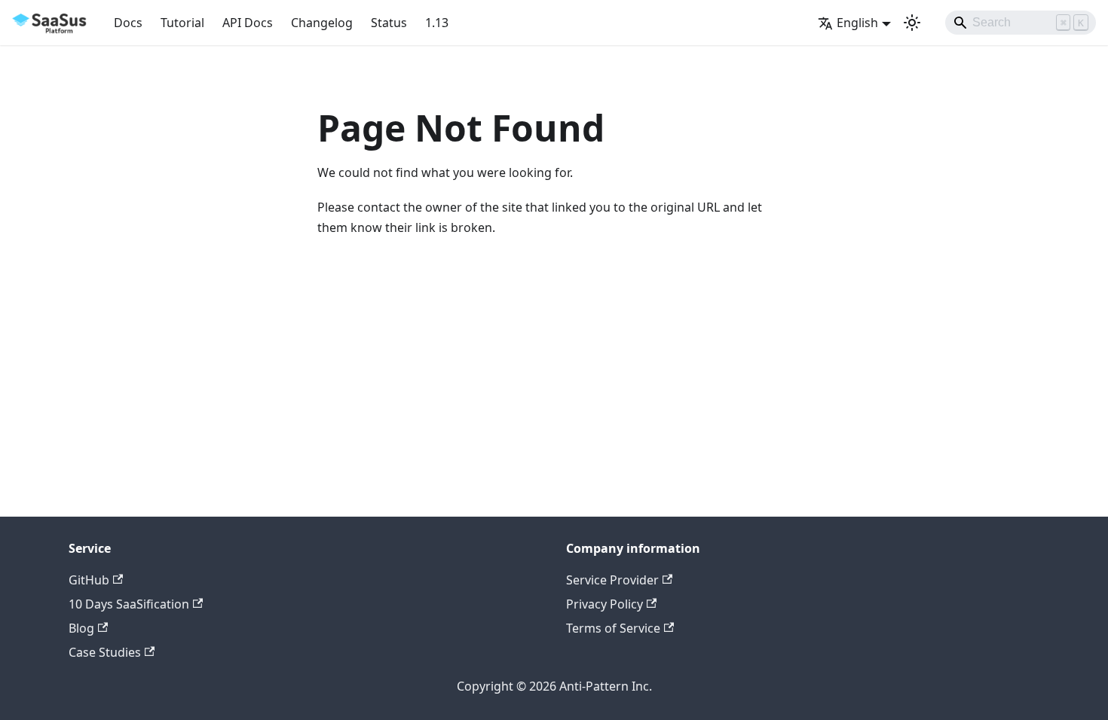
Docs (128, 22)
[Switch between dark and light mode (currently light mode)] (912, 23)
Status (389, 22)
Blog (81, 628)
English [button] (857, 22)
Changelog (322, 22)
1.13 (436, 22)
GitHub (89, 580)
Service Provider (612, 580)
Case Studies (105, 652)
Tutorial (182, 22)
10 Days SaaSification (129, 604)
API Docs (247, 22)
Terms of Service (613, 628)
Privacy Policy (604, 604)
